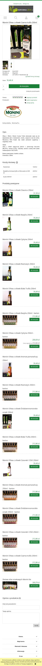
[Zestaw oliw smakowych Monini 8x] (12, 585)
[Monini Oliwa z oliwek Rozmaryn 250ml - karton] (12, 395)
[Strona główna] (21, 9)
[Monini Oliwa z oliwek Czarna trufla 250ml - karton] (12, 566)
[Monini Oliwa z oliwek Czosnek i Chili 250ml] (12, 469)
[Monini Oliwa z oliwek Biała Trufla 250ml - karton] (12, 447)
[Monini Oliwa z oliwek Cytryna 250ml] (12, 248)
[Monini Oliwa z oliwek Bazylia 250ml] (12, 224)
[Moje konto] (26, 17)
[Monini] (13, 111)
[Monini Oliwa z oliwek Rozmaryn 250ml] (12, 273)
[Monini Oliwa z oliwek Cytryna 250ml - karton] (12, 344)
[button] (5, 17)
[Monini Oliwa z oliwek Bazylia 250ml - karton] (12, 320)
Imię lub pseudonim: (9, 604)
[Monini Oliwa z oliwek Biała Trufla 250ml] (12, 297)
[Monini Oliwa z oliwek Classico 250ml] (12, 199)
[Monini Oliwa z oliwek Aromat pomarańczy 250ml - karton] (12, 495)
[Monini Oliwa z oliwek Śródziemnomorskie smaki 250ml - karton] (12, 519)
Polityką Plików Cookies (7, 662)
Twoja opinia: (7, 611)
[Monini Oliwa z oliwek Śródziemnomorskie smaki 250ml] (12, 421)
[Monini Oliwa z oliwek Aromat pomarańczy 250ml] (12, 369)
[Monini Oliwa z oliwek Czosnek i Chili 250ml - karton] (12, 543)
